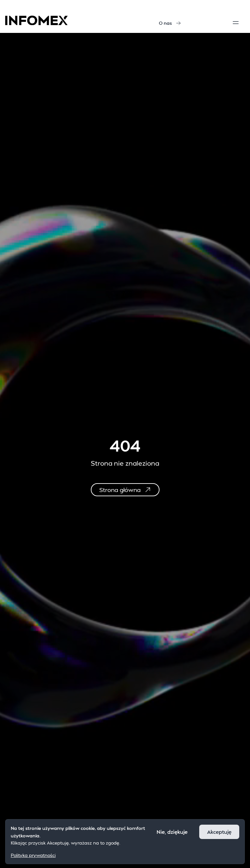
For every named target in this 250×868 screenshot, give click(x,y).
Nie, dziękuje (172, 831)
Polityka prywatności (33, 855)
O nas (165, 23)
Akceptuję (219, 831)
